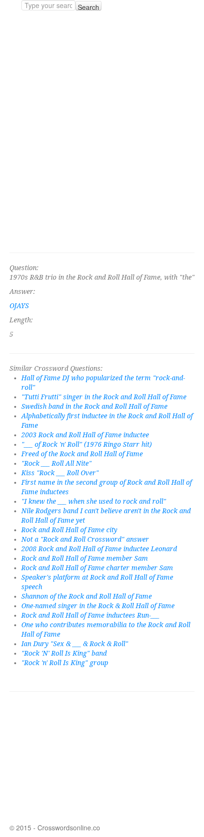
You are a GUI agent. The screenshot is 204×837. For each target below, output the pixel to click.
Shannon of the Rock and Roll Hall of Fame (86, 596)
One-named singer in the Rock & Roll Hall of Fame (98, 606)
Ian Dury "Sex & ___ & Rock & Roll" (74, 644)
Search (88, 6)
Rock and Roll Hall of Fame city (69, 530)
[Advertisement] (102, 131)
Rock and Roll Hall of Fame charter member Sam (97, 568)
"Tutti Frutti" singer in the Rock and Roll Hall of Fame (103, 397)
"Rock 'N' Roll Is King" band (64, 653)
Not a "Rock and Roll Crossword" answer (85, 539)
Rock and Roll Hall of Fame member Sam (84, 558)
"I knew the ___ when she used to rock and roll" (93, 501)
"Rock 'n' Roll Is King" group (64, 663)
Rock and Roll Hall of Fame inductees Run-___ (90, 615)
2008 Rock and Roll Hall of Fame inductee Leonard (99, 549)
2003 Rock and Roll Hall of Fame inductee (85, 435)
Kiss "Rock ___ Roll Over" (60, 473)
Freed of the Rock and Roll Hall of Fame (82, 454)
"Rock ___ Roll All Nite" (56, 463)
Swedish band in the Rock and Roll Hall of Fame (94, 406)
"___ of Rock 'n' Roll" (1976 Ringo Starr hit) (86, 444)
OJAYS (19, 306)
